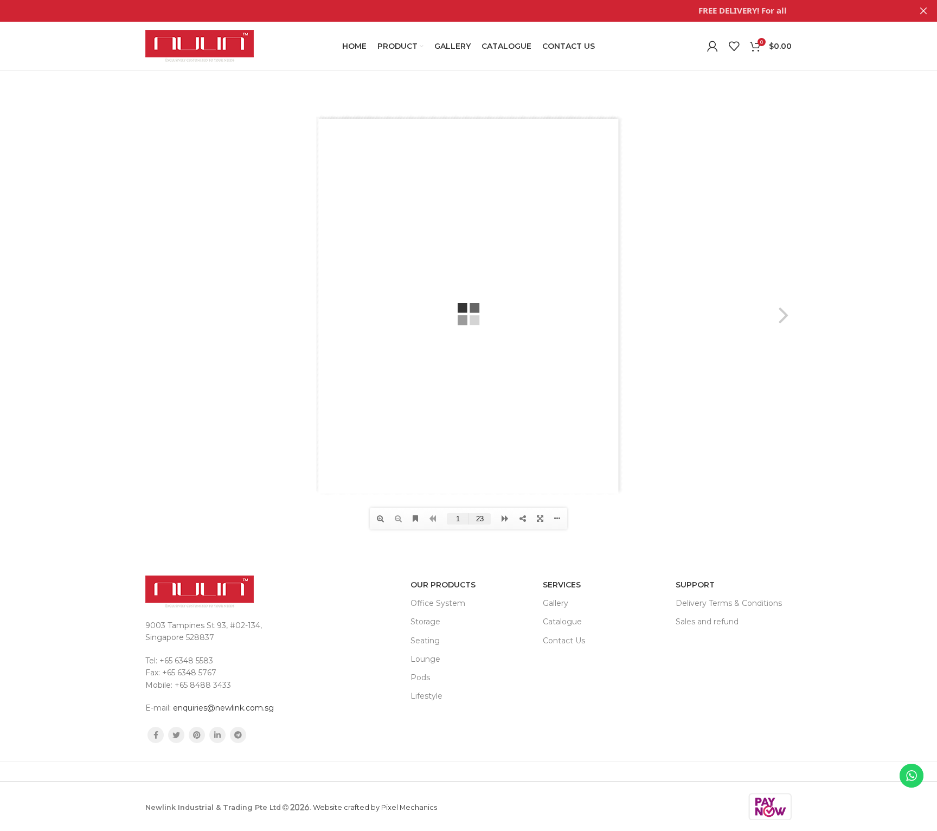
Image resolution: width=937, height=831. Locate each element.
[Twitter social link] (176, 735)
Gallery (555, 603)
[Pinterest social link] (197, 735)
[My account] (712, 46)
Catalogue (562, 622)
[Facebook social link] (155, 735)
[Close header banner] (923, 11)
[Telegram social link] (238, 735)
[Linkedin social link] (217, 735)
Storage (425, 622)
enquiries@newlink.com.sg (223, 708)
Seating (425, 640)
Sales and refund (707, 622)
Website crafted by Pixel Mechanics (375, 807)
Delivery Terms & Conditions (729, 603)
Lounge (425, 659)
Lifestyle (426, 696)
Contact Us (564, 640)
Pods (420, 677)
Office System (437, 603)
